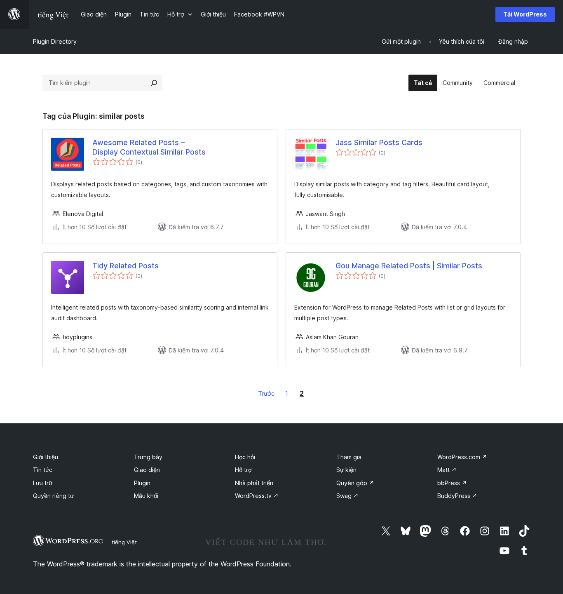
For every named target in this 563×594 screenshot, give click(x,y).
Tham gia (348, 456)
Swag (347, 495)
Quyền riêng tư (53, 495)
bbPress (452, 482)
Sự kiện (346, 469)
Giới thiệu (45, 456)
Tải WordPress (525, 14)
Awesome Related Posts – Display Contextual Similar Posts (149, 147)
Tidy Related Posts (125, 265)
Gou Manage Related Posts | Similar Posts (408, 265)
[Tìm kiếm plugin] (154, 83)
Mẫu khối (146, 495)
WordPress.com (462, 456)
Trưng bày (148, 456)
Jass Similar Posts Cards (378, 142)
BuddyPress (457, 495)
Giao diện (147, 469)
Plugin (142, 482)
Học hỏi (245, 456)
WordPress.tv (257, 495)
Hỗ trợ (243, 469)
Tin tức (42, 469)
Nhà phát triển (254, 482)
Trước (266, 393)
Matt (447, 469)
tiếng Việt (124, 542)
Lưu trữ (42, 482)
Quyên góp (355, 482)
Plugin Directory (55, 41)
